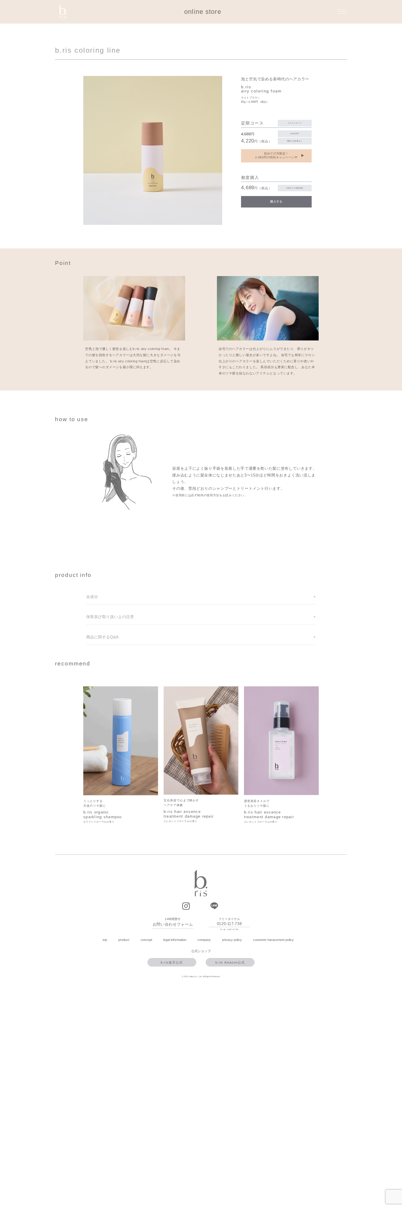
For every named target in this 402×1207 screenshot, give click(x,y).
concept (146, 940)
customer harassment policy (273, 940)
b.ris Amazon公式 (230, 962)
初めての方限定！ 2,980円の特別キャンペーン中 (280, 155)
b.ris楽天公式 (172, 962)
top (105, 940)
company (204, 940)
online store (202, 11)
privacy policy (232, 940)
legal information (174, 940)
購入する (276, 201)
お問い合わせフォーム (173, 924)
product (123, 940)
